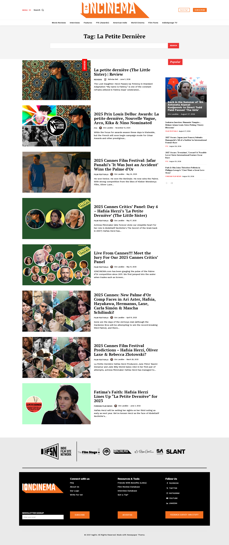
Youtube (173, 498)
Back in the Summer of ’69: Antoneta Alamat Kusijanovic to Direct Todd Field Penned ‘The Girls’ (186, 106)
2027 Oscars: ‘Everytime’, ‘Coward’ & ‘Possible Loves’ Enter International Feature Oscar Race (185, 155)
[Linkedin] (167, 503)
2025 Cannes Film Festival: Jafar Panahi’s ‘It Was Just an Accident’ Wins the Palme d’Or (126, 165)
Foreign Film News (103, 406)
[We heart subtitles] (115, 9)
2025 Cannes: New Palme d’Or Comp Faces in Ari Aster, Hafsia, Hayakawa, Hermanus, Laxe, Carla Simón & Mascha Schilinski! (125, 303)
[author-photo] (105, 79)
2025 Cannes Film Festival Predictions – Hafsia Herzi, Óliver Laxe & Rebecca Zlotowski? (126, 350)
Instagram (174, 493)
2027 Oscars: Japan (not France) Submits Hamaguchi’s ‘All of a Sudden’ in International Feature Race (186, 140)
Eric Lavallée (108, 128)
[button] (39, 10)
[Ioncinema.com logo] (43, 488)
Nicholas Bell (113, 79)
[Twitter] (167, 488)
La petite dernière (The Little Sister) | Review (122, 72)
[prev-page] (167, 183)
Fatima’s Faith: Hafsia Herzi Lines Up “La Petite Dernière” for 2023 (125, 396)
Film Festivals (101, 174)
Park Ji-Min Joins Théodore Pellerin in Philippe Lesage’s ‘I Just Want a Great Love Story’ (184, 170)
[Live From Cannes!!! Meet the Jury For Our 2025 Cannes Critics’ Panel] (56, 264)
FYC (95, 128)
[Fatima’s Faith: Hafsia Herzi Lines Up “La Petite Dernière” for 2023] (56, 403)
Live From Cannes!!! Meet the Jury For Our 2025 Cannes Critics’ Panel (126, 257)
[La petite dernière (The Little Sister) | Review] (56, 79)
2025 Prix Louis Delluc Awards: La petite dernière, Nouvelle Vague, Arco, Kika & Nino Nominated (126, 118)
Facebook (174, 483)
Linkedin (173, 503)
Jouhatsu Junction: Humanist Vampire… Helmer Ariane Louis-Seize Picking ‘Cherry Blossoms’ (184, 125)
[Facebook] (167, 483)
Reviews (98, 80)
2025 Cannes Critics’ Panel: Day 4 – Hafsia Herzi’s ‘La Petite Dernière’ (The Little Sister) (126, 211)
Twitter (173, 488)
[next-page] (171, 183)
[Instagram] (167, 493)
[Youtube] (167, 498)
